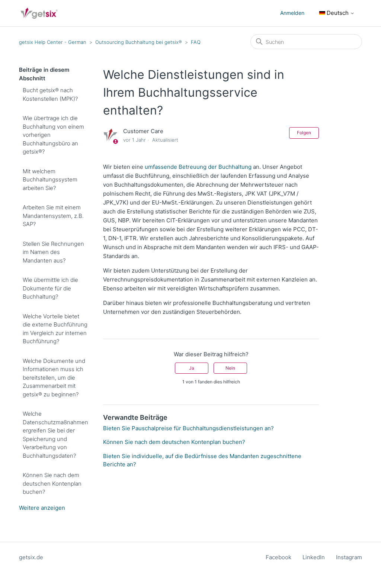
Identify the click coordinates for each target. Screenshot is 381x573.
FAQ (196, 42)
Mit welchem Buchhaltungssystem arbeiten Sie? (50, 179)
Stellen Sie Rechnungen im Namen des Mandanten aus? (53, 252)
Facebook (278, 557)
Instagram (349, 557)
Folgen (304, 132)
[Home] (39, 13)
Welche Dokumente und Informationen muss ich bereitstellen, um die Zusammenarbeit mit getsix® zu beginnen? (54, 377)
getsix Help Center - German (52, 42)
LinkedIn (313, 557)
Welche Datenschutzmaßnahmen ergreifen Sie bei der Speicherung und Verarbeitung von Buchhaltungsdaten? (55, 434)
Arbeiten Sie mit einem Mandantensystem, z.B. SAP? (53, 216)
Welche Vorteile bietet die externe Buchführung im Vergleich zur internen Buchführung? (55, 329)
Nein (230, 368)
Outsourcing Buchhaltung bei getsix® (139, 42)
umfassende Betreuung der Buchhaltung (198, 166)
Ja (191, 368)
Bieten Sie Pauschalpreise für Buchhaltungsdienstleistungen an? (188, 428)
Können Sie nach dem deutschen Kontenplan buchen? (52, 483)
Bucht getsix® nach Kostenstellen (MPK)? (50, 94)
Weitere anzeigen (42, 507)
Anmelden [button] (292, 13)
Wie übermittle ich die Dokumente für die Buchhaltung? (50, 288)
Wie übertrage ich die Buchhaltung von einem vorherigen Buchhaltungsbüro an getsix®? (53, 135)
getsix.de (31, 557)
